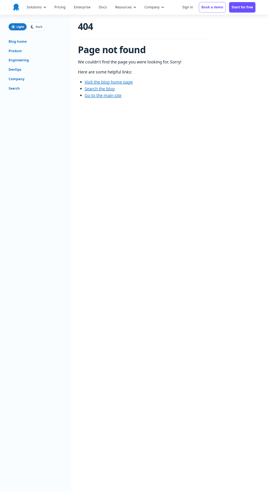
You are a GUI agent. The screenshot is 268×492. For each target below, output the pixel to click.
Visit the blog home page (109, 82)
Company (16, 79)
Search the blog (100, 88)
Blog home (18, 41)
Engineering (19, 60)
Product (15, 51)
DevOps (15, 69)
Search (14, 88)
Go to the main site (103, 95)
